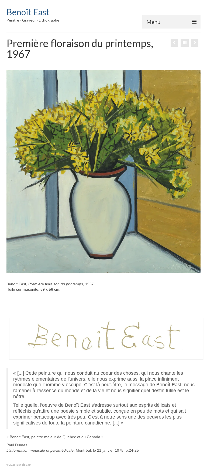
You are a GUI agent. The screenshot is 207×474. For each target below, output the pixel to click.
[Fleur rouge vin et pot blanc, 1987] (194, 43)
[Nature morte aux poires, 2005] (174, 43)
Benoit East (19, 437)
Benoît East (27, 12)
